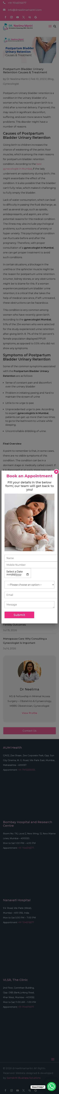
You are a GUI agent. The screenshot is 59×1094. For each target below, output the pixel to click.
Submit (19, 615)
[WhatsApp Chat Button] (51, 1086)
